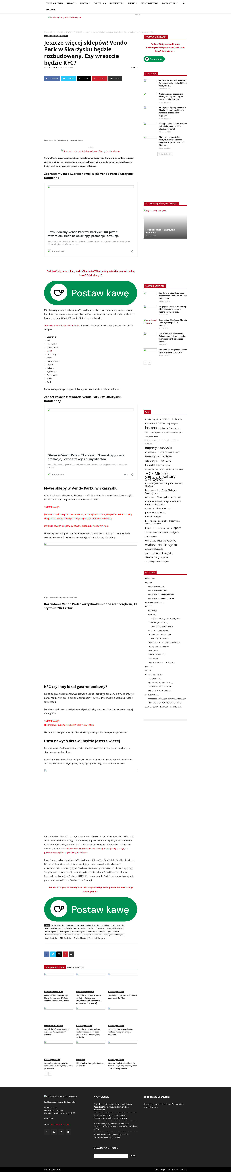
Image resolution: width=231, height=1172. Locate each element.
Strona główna (49, 32)
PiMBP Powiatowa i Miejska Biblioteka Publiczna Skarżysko (163, 502)
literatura (179, 469)
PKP (169, 508)
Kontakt (175, 1169)
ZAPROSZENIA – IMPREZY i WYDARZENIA (163, 706)
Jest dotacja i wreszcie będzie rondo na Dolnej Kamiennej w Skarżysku (120, 1032)
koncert (165, 460)
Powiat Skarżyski (153, 516)
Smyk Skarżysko (51, 938)
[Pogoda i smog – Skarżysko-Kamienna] (165, 224)
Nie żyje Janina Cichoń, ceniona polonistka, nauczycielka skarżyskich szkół (173, 126)
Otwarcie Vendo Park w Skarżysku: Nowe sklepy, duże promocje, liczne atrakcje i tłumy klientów (122, 1066)
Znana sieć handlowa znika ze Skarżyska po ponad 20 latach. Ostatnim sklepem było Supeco (56, 998)
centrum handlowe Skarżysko (88, 925)
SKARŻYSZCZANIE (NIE (158, 594)
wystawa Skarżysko (154, 549)
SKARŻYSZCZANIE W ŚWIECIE (161, 598)
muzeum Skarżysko (157, 497)
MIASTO (84, 3)
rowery (169, 528)
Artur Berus (165, 419)
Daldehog (105, 925)
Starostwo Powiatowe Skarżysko (162, 532)
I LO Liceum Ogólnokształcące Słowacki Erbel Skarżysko (161, 442)
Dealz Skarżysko (118, 925)
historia (151, 427)
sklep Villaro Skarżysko (92, 935)
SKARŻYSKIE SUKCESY (157, 590)
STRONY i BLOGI (152, 694)
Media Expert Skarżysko (96, 932)
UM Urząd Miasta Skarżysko (160, 540)
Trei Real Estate (80, 938)
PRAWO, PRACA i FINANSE (53, 992)
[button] (183, 3)
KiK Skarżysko (64, 932)
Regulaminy (165, 1169)
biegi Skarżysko (172, 424)
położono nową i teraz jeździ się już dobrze (65, 852)
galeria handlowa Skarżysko (74, 928)
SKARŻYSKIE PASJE (156, 586)
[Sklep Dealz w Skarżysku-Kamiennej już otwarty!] (90, 1051)
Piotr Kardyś (149, 508)
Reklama (183, 1169)
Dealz (49, 350)
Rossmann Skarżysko (53, 935)
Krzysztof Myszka (151, 469)
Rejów (148, 528)
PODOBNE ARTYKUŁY (55, 967)
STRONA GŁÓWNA (54, 3)
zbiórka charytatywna (156, 557)
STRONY (70, 3)
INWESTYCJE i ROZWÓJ (74, 32)
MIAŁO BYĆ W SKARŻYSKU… (160, 682)
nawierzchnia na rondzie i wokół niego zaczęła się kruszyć (95, 848)
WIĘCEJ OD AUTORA (76, 967)
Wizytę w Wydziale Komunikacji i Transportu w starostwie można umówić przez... (172, 309)
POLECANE (150, 666)
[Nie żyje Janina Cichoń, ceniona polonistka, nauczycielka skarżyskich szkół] (150, 127)
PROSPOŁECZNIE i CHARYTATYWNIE (164, 642)
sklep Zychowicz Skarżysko (114, 935)
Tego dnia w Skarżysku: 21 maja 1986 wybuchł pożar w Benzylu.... (173, 322)
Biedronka (70, 925)
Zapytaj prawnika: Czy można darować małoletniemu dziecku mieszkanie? (173, 295)
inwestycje (100, 928)
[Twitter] (68, 1132)
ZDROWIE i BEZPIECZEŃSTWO (161, 662)
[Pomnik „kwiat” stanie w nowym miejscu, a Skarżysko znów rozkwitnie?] (58, 1017)
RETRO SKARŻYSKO (149, 3)
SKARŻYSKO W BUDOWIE (85, 992)
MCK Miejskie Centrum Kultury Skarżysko (160, 476)
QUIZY (148, 670)
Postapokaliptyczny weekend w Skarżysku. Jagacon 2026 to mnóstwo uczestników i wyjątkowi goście (115, 1126)
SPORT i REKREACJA (156, 654)
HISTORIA (152, 614)
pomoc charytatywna (155, 512)
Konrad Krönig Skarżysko (158, 465)
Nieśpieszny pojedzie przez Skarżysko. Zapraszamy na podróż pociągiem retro (171, 96)
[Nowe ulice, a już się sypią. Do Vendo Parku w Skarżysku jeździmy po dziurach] (58, 1051)
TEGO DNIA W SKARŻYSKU (53, 1026)
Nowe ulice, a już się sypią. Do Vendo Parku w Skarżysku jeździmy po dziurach (58, 1066)
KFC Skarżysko (50, 932)
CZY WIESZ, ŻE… (155, 678)
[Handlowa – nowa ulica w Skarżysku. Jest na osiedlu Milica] (122, 983)
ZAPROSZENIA (168, 3)
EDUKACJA (152, 610)
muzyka (176, 497)
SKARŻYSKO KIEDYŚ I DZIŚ (159, 686)
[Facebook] (46, 1132)
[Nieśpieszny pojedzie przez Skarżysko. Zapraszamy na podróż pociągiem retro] (150, 97)
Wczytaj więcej (164, 154)
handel (90, 928)
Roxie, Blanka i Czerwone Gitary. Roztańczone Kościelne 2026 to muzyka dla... (173, 83)
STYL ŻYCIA (80, 1060)
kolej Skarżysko (152, 461)
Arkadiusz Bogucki (151, 419)
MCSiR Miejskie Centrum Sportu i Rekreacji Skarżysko (164, 484)
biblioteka (177, 419)
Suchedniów (151, 536)
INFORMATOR (116, 3)
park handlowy (113, 932)
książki (161, 469)
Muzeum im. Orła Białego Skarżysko (161, 491)
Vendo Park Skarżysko (97, 938)
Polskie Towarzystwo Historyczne (165, 618)
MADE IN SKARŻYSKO (154, 602)
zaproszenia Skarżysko (159, 553)
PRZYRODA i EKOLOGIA (158, 646)
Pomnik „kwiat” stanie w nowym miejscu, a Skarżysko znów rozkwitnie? (56, 1032)
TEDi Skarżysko (65, 938)
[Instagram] (54, 1132)
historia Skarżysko (169, 428)
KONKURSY (150, 578)
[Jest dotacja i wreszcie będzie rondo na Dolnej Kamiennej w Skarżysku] (122, 1017)
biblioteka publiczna (155, 423)
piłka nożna (161, 508)
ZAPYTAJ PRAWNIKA (160, 638)
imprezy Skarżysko (158, 447)
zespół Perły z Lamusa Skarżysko (157, 561)
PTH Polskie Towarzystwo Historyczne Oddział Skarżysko (162, 522)
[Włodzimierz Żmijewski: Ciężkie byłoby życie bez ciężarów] (150, 353)
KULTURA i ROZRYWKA (158, 630)
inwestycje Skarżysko (114, 928)
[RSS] (61, 1132)
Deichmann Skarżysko (53, 928)
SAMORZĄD (153, 650)
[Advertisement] (138, 22)
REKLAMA (50, 9)
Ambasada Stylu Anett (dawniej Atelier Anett (167, 698)
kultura (170, 469)
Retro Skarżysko (159, 528)
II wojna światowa (151, 437)
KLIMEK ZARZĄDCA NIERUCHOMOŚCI (164, 702)
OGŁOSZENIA (100, 3)
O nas (156, 1169)
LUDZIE (131, 3)
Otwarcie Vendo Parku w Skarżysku (61, 325)
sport (177, 527)
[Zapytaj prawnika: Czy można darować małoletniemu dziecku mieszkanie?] (150, 296)
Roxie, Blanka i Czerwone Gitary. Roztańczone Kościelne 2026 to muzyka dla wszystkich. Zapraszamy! (113, 1107)
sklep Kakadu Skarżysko (72, 935)
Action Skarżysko (58, 925)
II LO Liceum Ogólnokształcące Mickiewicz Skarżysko (163, 432)
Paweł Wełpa (54, 68)
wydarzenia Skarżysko (161, 544)
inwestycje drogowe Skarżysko (168, 452)
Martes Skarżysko (78, 932)
